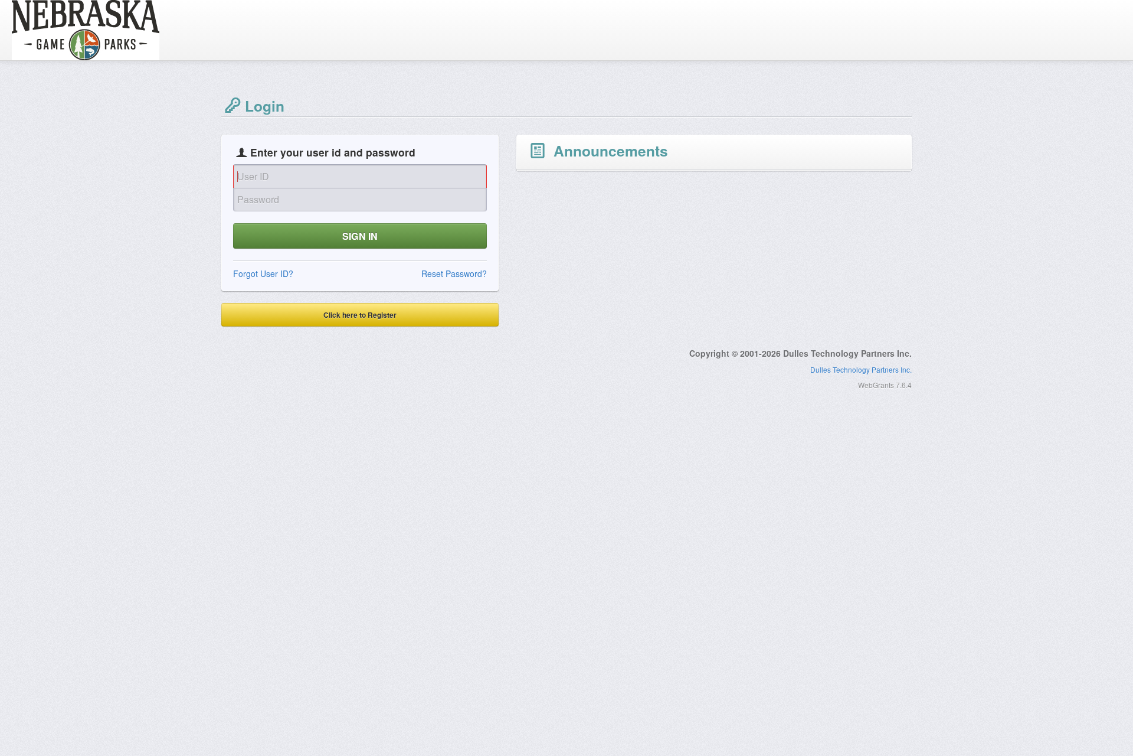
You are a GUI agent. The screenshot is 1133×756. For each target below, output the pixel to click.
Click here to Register (360, 314)
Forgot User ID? (263, 273)
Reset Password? (454, 273)
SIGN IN (360, 236)
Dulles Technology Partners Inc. (861, 369)
